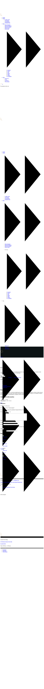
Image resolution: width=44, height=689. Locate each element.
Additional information (7, 386)
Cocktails (2, 448)
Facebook (4, 487)
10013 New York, (3, 482)
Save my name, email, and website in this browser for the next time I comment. (16, 426)
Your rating (2, 411)
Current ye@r (3, 430)
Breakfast (15, 377)
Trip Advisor (12, 487)
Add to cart (3, 376)
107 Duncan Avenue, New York (6, 541)
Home (1, 356)
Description (5, 385)
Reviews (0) (5, 387)
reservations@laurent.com (17, 482)
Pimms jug (4, 439)
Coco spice (4, 452)
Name (1, 422)
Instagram (8, 487)
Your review (3, 420)
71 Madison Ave (16, 480)
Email (1, 424)
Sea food (19, 377)
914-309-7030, (10, 482)
